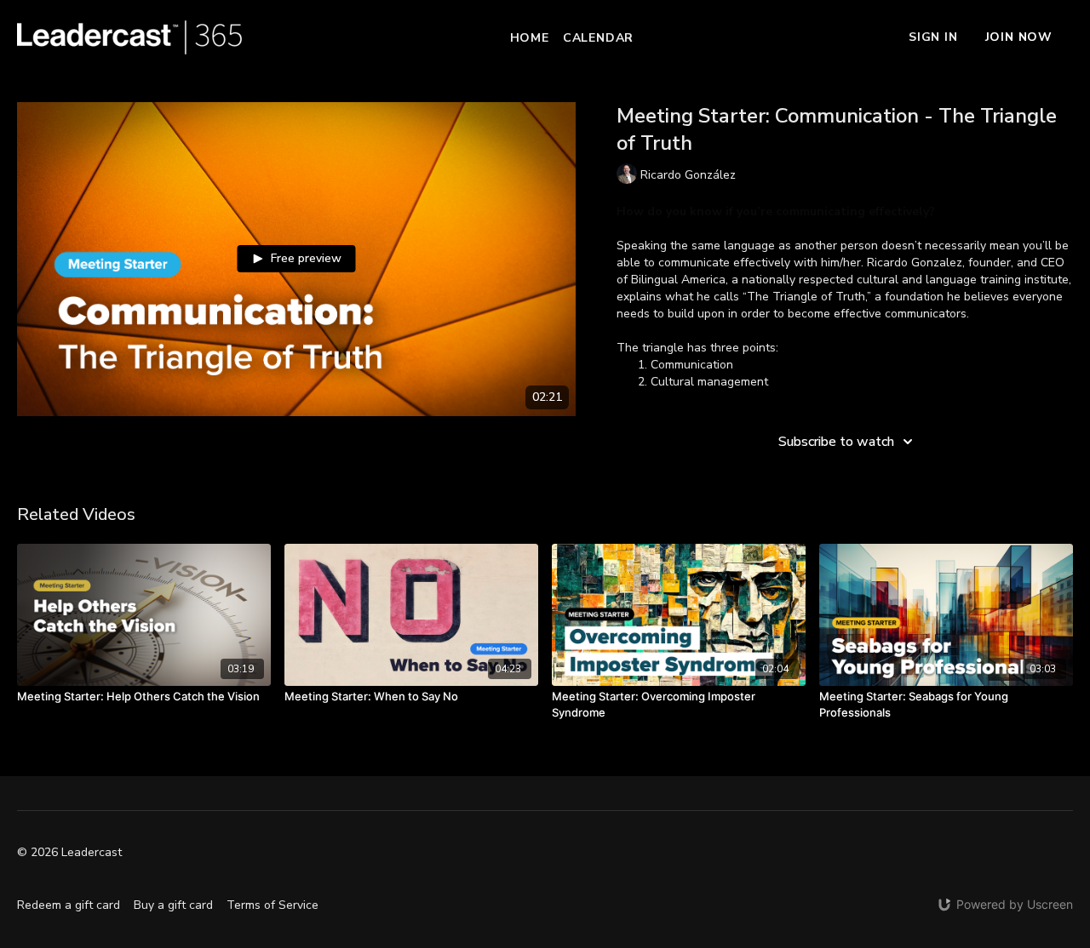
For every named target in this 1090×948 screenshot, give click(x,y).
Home (529, 38)
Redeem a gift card (68, 905)
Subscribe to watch (836, 441)
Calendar (598, 38)
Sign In (933, 37)
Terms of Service (272, 905)
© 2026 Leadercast (69, 853)
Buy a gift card (173, 905)
